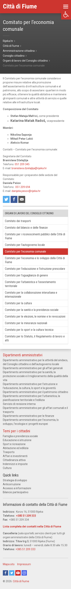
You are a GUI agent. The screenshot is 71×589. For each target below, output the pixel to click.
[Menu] (65, 6)
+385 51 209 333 (26, 515)
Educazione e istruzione (17, 440)
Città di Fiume (21, 581)
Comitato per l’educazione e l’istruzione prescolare (35, 269)
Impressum (24, 564)
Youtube (18, 573)
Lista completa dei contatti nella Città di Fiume (32, 526)
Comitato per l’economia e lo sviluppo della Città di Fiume (35, 260)
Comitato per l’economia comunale (25, 251)
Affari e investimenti (15, 456)
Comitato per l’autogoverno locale (25, 245)
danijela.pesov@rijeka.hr (26, 190)
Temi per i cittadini (16, 431)
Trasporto (9, 452)
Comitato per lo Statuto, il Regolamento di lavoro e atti (35, 338)
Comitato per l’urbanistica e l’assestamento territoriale (30, 284)
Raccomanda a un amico (21, 199)
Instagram (24, 573)
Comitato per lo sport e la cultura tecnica (29, 330)
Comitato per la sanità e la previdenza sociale (32, 310)
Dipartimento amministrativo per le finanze (28, 415)
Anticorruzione (12, 484)
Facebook (5, 573)
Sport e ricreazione (14, 444)
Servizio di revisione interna (19, 403)
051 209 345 (22, 164)
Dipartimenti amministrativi (22, 355)
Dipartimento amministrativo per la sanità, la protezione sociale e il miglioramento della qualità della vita (35, 376)
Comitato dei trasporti (18, 221)
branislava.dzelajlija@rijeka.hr (29, 168)
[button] (66, 14)
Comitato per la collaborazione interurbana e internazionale (31, 294)
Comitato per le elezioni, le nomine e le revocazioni (35, 316)
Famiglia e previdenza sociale (20, 436)
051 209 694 (22, 187)
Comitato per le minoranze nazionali (26, 323)
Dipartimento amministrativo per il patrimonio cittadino (35, 391)
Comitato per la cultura (18, 303)
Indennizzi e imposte (15, 463)
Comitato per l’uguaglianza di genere (26, 275)
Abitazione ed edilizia (15, 448)
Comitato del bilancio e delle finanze (26, 227)
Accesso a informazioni (17, 488)
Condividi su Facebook (14, 199)
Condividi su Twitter (6, 199)
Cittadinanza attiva (14, 460)
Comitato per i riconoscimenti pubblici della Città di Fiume (35, 236)
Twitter (11, 573)
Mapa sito (9, 564)
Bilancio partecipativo (15, 492)
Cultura (7, 467)
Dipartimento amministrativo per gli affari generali (33, 368)
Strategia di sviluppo (15, 480)
